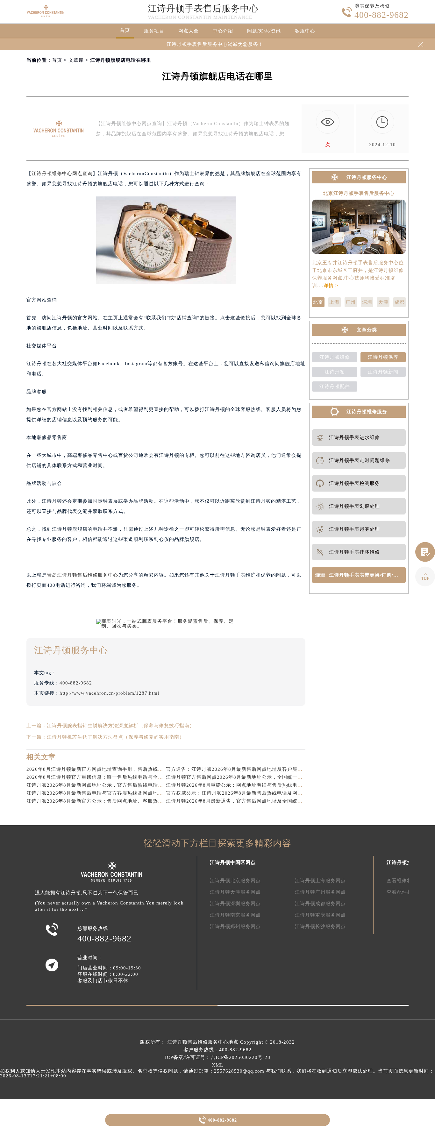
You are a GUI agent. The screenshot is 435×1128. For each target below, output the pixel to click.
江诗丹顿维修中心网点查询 (62, 173)
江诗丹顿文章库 (404, 862)
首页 (125, 30)
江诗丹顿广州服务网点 (320, 892)
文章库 (76, 60)
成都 (400, 302)
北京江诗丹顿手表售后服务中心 (359, 193)
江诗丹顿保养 (383, 357)
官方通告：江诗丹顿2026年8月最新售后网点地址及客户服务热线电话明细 (249, 769)
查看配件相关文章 (407, 892)
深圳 (367, 302)
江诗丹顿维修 (334, 357)
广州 (351, 302)
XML (217, 1065)
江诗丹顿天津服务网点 (235, 892)
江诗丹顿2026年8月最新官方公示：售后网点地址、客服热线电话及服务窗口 (112, 801)
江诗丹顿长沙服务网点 (320, 926)
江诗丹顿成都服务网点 (320, 903)
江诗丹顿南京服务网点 (235, 915)
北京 (318, 302)
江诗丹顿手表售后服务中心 (203, 8)
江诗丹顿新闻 (383, 371)
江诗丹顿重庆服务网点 (320, 915)
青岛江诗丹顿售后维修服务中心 (82, 575)
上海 (334, 302)
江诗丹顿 (334, 371)
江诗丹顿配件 (334, 386)
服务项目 (154, 30)
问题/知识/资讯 (264, 30)
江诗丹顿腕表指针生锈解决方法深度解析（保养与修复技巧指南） (121, 725)
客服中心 (305, 30)
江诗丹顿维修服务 (366, 411)
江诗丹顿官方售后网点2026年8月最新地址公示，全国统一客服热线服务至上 (252, 777)
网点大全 (188, 30)
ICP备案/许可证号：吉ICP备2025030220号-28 (217, 1057)
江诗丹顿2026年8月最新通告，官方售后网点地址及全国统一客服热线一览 (249, 801)
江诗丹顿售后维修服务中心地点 (203, 1042)
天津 (383, 302)
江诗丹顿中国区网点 (233, 862)
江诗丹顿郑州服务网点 (235, 926)
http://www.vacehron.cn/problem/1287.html (109, 693)
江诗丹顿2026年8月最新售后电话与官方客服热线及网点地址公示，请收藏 (110, 793)
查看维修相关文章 (407, 880)
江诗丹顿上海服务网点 (320, 880)
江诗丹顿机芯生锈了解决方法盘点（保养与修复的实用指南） (115, 737)
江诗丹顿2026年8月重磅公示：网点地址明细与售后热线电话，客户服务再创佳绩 (257, 785)
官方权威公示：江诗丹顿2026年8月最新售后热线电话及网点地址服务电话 (249, 793)
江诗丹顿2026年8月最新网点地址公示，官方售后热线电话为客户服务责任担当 (115, 785)
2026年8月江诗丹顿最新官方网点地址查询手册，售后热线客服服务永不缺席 (112, 769)
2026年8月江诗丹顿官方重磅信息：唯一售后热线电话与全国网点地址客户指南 (115, 777)
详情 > (331, 285)
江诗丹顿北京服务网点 (235, 880)
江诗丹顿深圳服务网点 (235, 903)
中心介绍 (223, 30)
